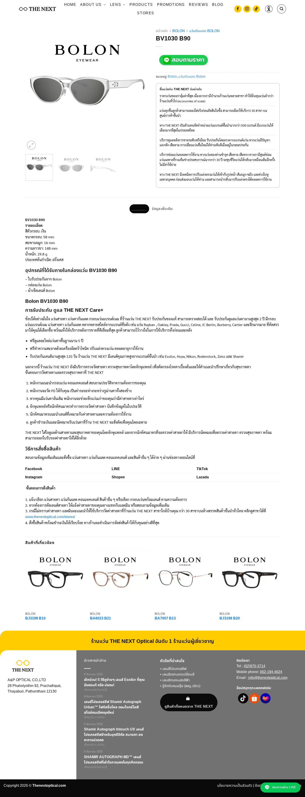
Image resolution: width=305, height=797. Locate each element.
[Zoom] (31, 145)
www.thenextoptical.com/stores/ (50, 517)
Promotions (171, 4)
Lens (115, 4)
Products (141, 4)
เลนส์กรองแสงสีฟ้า (176, 680)
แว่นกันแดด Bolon (204, 31)
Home (70, 4)
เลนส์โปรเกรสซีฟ (174, 668)
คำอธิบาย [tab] (139, 208)
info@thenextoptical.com (267, 677)
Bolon (178, 31)
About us (91, 4)
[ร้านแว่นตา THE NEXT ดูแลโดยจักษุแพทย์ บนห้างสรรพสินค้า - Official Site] (37, 9)
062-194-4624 (271, 672)
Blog (217, 4)
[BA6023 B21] (120, 579)
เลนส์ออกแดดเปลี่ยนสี (178, 674)
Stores (145, 13)
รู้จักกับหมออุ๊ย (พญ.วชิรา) (181, 686)
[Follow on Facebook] (237, 9)
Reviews (198, 4)
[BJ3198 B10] (55, 579)
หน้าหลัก (162, 31)
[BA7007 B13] (185, 579)
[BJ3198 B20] (249, 579)
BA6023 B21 (100, 618)
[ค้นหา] (281, 8)
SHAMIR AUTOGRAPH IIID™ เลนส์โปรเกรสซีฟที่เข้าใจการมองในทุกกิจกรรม (113, 759)
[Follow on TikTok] (256, 9)
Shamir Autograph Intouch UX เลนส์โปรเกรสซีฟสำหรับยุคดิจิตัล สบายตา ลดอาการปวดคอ (114, 735)
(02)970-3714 (254, 666)
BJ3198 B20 (229, 618)
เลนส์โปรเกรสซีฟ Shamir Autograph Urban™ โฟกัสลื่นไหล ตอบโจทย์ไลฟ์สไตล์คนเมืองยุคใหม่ (112, 707)
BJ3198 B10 (35, 618)
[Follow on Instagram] (247, 9)
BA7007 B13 (165, 618)
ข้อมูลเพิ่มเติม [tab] (162, 208)
